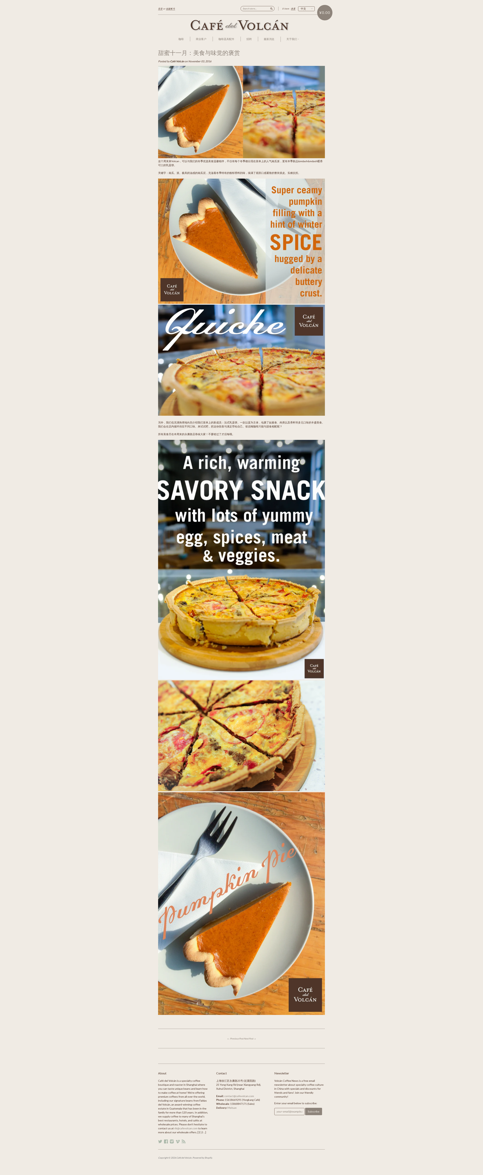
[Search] (271, 8)
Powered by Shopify (202, 1157)
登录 (160, 8)
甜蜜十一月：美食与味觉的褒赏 (199, 52)
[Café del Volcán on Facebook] (166, 1141)
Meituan (232, 1107)
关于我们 (292, 39)
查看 (293, 8)
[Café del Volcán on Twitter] (160, 1141)
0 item (285, 8)
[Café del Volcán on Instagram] (172, 1141)
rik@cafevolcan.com (186, 1128)
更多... (201, 1132)
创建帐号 (170, 8)
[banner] (241, 26)
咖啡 (181, 39)
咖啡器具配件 (226, 39)
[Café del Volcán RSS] (184, 1141)
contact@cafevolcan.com (239, 1096)
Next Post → (250, 1038)
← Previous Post (235, 1038)
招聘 (249, 39)
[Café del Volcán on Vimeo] (178, 1141)
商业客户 (201, 39)
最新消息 (269, 39)
